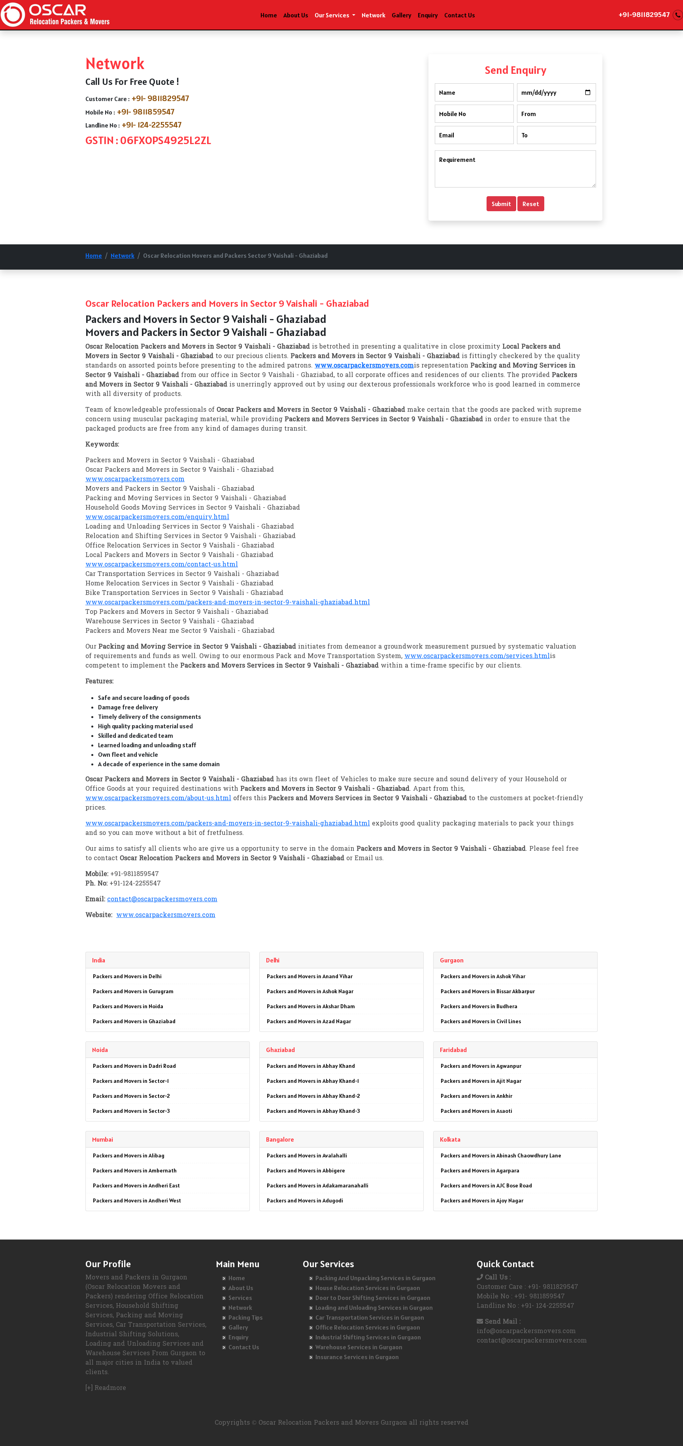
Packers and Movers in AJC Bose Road (486, 1185)
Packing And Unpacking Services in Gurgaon (375, 1278)
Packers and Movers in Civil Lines (481, 1021)
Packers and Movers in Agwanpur (481, 1065)
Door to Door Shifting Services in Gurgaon (372, 1298)
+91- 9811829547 (160, 98)
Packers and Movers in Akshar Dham (311, 1006)
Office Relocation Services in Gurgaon (367, 1327)
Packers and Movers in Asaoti (476, 1110)
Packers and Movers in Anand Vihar (310, 976)
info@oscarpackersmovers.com (526, 1331)
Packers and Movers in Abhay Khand (311, 1065)
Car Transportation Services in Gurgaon (369, 1317)
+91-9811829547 (644, 14)
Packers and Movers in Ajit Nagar (481, 1080)
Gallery (401, 15)
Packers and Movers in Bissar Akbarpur (488, 991)
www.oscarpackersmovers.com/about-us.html (158, 798)
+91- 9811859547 (146, 112)
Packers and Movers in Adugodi (305, 1200)
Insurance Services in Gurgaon (357, 1357)
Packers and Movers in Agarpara (480, 1170)
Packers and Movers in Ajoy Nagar (482, 1200)
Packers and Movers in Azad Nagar (309, 1021)
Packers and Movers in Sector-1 (131, 1080)
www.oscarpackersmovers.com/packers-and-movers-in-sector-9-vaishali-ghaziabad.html (227, 603)
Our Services (333, 15)
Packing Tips (245, 1317)
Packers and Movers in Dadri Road (134, 1065)
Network (373, 15)
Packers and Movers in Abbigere (306, 1170)
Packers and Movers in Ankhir (476, 1095)
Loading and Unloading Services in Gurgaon (374, 1307)
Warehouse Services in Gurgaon (358, 1347)
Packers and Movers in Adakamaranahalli (317, 1185)
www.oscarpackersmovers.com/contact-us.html (161, 565)
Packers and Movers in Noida (128, 1006)
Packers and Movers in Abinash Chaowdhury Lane (501, 1155)
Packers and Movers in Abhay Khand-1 (313, 1080)
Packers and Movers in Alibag (128, 1155)
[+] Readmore (105, 1388)
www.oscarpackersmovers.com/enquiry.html (157, 517)
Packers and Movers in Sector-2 (131, 1095)
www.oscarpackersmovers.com (135, 479)
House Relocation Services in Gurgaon (367, 1288)
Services (240, 1298)
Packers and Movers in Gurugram (133, 991)
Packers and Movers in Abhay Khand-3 (313, 1110)
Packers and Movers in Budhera (479, 1006)
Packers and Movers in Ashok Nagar (310, 991)
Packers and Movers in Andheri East (136, 1185)
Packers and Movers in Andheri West (137, 1200)
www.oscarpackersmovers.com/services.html (477, 656)
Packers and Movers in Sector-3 (131, 1110)
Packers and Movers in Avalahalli (307, 1155)
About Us (295, 15)
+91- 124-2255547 (152, 125)
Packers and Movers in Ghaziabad (134, 1021)
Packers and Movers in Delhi (127, 976)
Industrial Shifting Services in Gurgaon (368, 1337)
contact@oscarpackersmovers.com (162, 899)
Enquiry (428, 15)
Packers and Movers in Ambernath (135, 1170)
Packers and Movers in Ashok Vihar (483, 976)
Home (268, 15)
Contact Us (459, 15)
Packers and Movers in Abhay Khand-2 (313, 1095)
